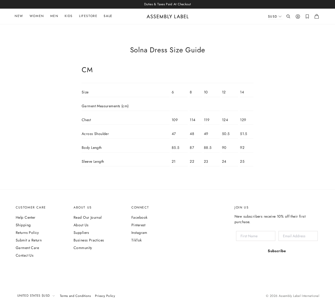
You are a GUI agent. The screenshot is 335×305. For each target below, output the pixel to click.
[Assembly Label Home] (167, 16)
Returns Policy (27, 232)
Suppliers (81, 232)
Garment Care (27, 247)
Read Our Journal (88, 217)
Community (83, 247)
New (19, 16)
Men (54, 16)
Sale (108, 16)
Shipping (23, 225)
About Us (81, 225)
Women (37, 16)
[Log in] (298, 16)
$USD (272, 16)
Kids (69, 16)
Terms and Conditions (75, 295)
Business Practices (89, 240)
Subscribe (277, 250)
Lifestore (88, 16)
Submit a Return (29, 240)
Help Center (26, 217)
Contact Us (25, 255)
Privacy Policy (105, 295)
